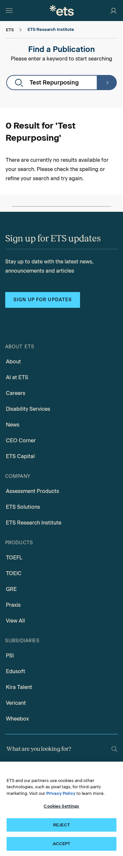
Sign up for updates (42, 300)
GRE (11, 589)
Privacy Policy (60, 793)
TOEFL (14, 557)
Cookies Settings (61, 806)
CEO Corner (21, 440)
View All (15, 621)
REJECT (61, 824)
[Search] (106, 82)
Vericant (16, 703)
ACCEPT (62, 843)
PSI (10, 655)
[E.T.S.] (61, 10)
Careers (15, 393)
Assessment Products (32, 491)
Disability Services (28, 409)
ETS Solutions (23, 507)
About (13, 361)
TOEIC (14, 573)
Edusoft (15, 671)
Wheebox (17, 719)
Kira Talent (19, 687)
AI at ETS (17, 377)
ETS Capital (20, 456)
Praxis (13, 605)
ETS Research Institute (33, 523)
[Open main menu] (9, 10)
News (12, 425)
